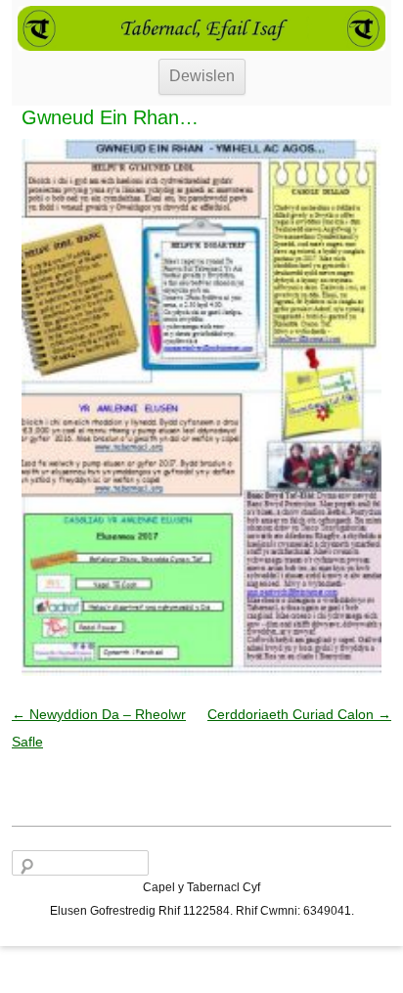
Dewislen (202, 76)
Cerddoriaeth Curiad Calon (299, 714)
